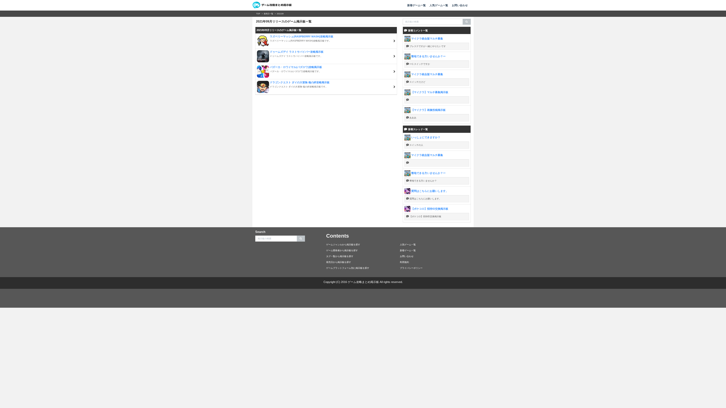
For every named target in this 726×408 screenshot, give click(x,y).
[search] (467, 22)
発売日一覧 (268, 14)
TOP (258, 14)
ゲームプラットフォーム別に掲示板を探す (347, 268)
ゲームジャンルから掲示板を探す (343, 244)
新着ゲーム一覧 (416, 5)
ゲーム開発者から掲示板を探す (342, 250)
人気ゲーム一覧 (439, 5)
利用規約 (404, 262)
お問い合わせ (460, 5)
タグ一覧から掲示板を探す (339, 256)
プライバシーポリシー (411, 268)
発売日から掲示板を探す (338, 262)
